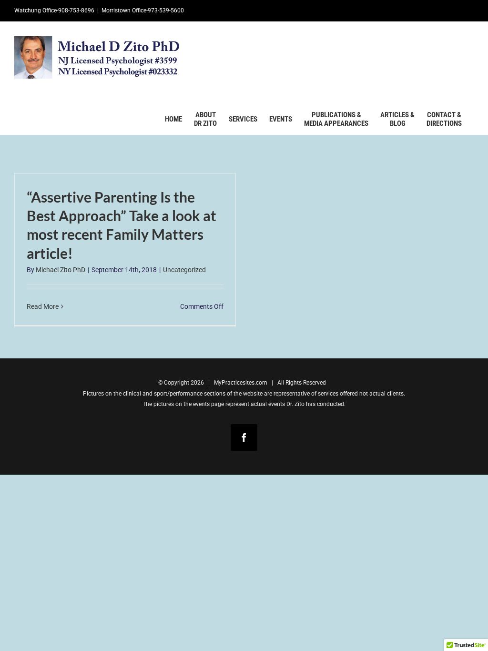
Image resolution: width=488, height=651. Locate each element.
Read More (43, 306)
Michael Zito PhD (60, 270)
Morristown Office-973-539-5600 (143, 10)
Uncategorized (184, 270)
